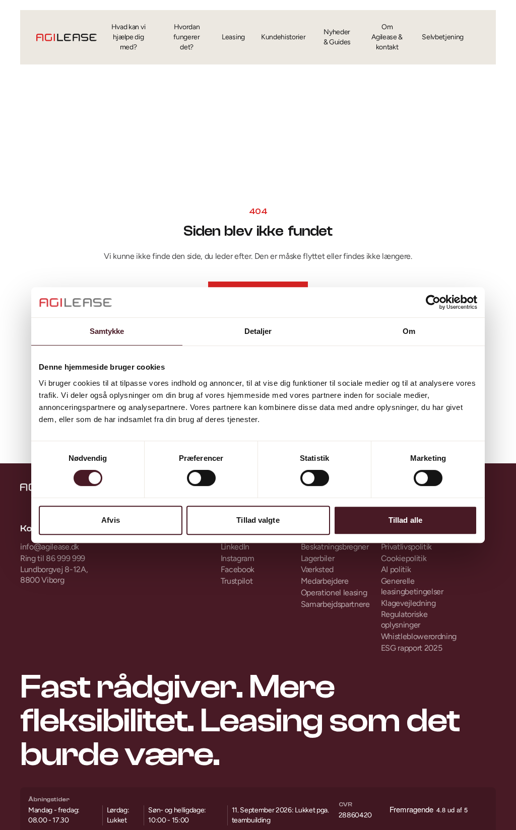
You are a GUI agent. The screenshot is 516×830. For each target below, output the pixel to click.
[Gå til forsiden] (66, 37)
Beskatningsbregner (335, 546)
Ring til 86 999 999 (52, 558)
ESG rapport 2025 (411, 648)
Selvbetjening (443, 37)
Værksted (317, 569)
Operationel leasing (334, 592)
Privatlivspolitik (406, 546)
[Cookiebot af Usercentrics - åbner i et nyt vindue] (433, 302)
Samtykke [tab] (107, 331)
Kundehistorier (283, 37)
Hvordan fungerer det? (186, 37)
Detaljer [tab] (258, 331)
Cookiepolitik (404, 558)
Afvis (110, 520)
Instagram (237, 558)
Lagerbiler (318, 558)
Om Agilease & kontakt (387, 37)
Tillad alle (405, 520)
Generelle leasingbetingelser (412, 586)
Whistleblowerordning (418, 636)
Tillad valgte (257, 520)
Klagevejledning (408, 603)
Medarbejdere (325, 581)
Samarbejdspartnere (335, 604)
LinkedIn (235, 546)
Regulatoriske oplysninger (404, 619)
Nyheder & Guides (337, 37)
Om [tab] (409, 331)
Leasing (233, 37)
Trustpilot (237, 581)
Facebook (237, 569)
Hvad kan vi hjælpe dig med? (128, 37)
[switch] (201, 478)
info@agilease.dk (49, 546)
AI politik (396, 569)
